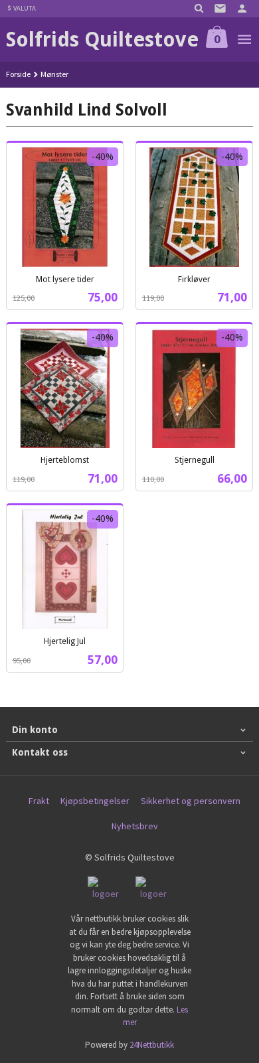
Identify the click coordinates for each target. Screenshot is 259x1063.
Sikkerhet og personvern (190, 801)
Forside (18, 74)
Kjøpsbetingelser (95, 801)
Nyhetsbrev (135, 826)
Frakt (39, 801)
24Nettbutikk (152, 1044)
